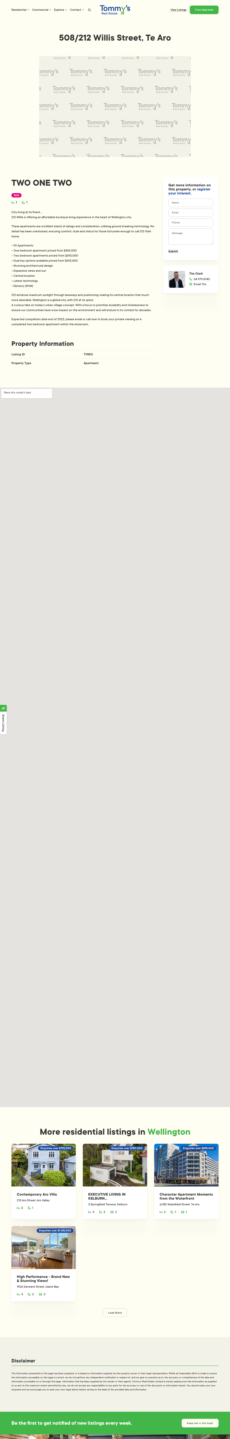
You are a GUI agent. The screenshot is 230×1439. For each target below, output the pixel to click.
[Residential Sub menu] (28, 10)
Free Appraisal (204, 9)
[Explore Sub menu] (66, 10)
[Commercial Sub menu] (50, 10)
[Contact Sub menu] (83, 10)
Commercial (40, 10)
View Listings (178, 9)
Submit (173, 251)
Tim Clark (196, 274)
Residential (18, 10)
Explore (59, 10)
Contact (75, 10)
